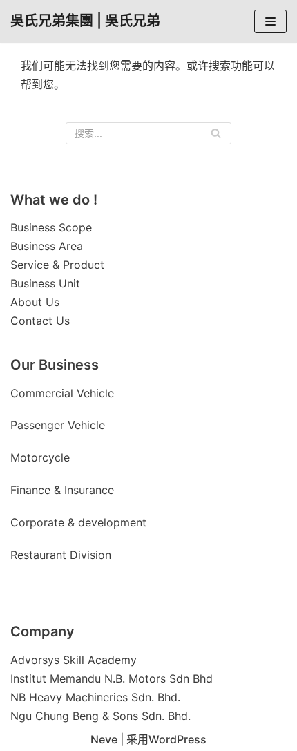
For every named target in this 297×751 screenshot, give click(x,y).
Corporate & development (78, 522)
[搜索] (215, 133)
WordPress (177, 739)
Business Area (46, 246)
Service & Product (57, 265)
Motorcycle (41, 457)
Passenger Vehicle (57, 425)
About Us (34, 302)
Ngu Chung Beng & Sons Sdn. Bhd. (100, 716)
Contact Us (40, 320)
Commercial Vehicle (62, 393)
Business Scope (51, 227)
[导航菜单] (270, 21)
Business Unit (45, 283)
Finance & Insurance (62, 490)
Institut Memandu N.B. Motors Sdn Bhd (111, 678)
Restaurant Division (60, 555)
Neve (103, 739)
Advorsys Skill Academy (73, 660)
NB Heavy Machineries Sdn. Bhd (94, 697)
